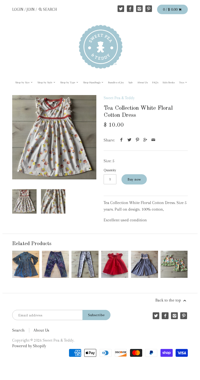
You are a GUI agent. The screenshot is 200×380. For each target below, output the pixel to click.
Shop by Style (45, 82)
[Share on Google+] (145, 140)
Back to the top (168, 300)
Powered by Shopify (29, 346)
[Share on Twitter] (129, 140)
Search (18, 330)
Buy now (134, 179)
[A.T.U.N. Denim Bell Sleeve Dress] (25, 264)
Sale (130, 82)
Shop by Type (68, 82)
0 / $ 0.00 (171, 9)
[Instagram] (139, 8)
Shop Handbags (92, 82)
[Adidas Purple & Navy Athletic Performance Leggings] (55, 264)
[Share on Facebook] (121, 140)
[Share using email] (153, 140)
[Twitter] (121, 8)
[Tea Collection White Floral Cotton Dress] (54, 137)
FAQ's (155, 82)
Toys (182, 82)
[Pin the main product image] (137, 140)
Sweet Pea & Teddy (119, 98)
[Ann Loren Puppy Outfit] (174, 264)
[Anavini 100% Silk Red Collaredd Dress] (114, 264)
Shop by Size (22, 82)
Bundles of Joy (116, 82)
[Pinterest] (148, 8)
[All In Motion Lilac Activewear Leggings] (85, 264)
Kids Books (169, 82)
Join (31, 9)
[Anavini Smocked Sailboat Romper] (144, 264)
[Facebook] (130, 8)
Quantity (110, 170)
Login (17, 9)
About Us (142, 82)
